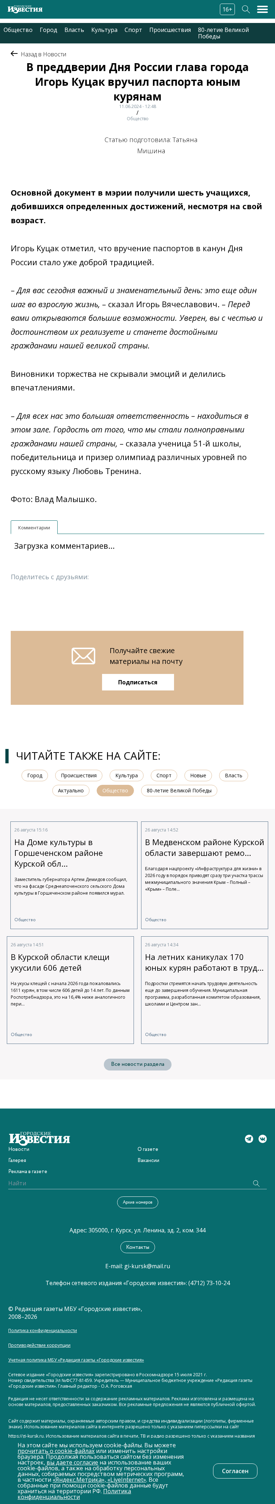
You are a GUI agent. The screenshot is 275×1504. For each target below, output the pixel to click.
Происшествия (170, 30)
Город (48, 30)
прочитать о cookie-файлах (56, 1451)
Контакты (137, 1247)
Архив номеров (138, 1202)
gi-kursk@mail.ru (147, 1266)
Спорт (133, 30)
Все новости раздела (137, 1064)
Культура (104, 30)
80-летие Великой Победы (223, 33)
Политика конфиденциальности (42, 1331)
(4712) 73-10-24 (209, 1283)
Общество (18, 30)
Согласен (235, 1471)
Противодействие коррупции (39, 1345)
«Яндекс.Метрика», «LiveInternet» (99, 1480)
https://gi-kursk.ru (26, 1436)
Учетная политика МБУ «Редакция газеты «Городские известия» (76, 1360)
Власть (74, 30)
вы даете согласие (72, 1462)
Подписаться (138, 682)
